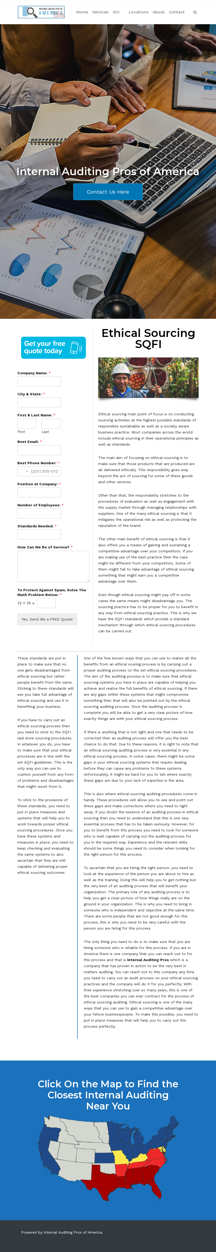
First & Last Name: (36, 415)
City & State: (31, 394)
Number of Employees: (40, 505)
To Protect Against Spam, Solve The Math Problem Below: (51, 592)
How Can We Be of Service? (45, 547)
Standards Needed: (37, 526)
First (21, 432)
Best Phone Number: (38, 463)
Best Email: (29, 442)
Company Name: (34, 373)
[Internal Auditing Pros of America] (41, 12)
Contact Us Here (108, 192)
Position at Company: (39, 484)
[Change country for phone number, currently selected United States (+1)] (23, 471)
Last (45, 432)
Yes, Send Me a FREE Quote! (47, 619)
